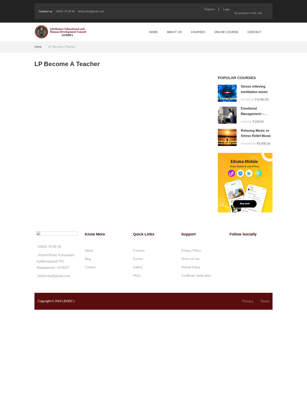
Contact (254, 32)
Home (153, 32)
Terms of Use (190, 259)
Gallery (138, 267)
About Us (174, 32)
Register (209, 9)
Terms (264, 301)
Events (138, 259)
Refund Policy (190, 267)
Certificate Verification (196, 275)
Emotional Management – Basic (252, 114)
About (89, 250)
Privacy (247, 301)
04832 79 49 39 (65, 11)
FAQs (137, 275)
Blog (88, 259)
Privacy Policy (191, 250)
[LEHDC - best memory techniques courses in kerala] (60, 32)
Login (226, 9)
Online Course (226, 32)
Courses (198, 32)
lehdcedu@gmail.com (91, 11)
